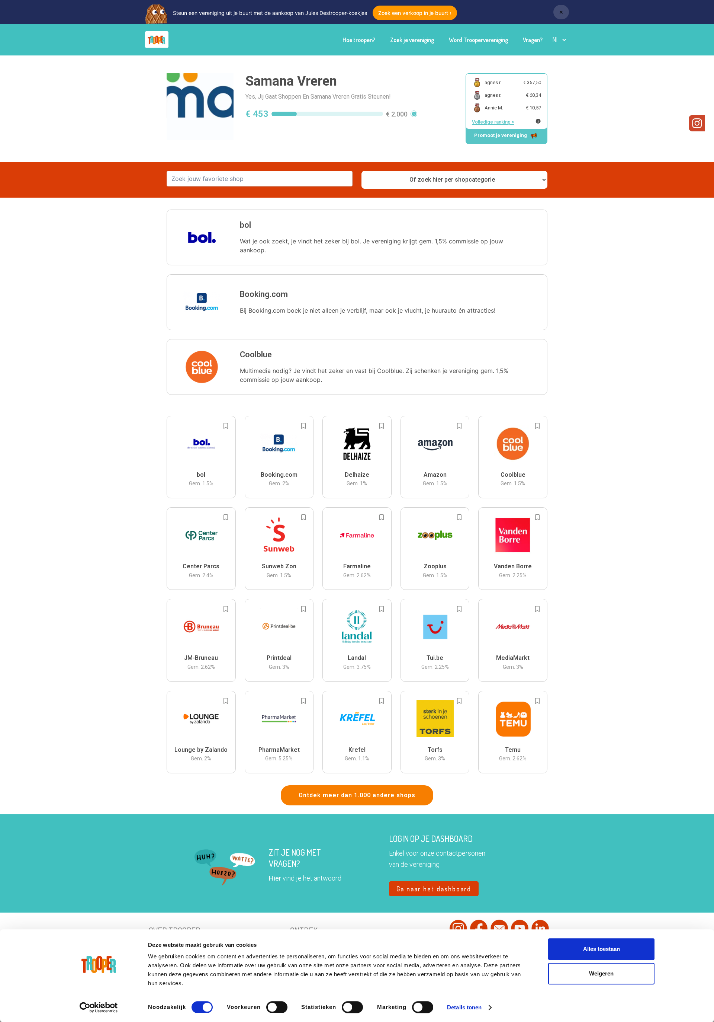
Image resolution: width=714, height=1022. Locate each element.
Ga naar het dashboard (433, 889)
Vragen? (533, 40)
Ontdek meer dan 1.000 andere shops (357, 795)
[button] (559, 39)
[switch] (276, 1007)
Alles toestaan (601, 949)
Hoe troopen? (358, 40)
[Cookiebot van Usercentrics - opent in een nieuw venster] (98, 1007)
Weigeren (601, 973)
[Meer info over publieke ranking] (538, 121)
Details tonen (464, 1007)
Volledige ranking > (493, 122)
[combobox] (260, 178)
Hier (275, 878)
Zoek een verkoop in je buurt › (414, 13)
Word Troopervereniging (478, 40)
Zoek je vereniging (412, 40)
